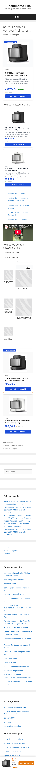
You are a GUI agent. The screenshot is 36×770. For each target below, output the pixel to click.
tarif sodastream (10, 658)
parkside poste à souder (14, 580)
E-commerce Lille (18, 6)
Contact (7, 554)
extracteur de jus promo (13, 671)
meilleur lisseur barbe (16, 194)
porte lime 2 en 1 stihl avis (14, 739)
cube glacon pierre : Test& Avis (16, 747)
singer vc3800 (10, 718)
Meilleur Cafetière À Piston (14, 743)
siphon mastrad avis (12, 755)
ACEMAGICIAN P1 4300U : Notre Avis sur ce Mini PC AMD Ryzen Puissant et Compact (17, 523)
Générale (9, 443)
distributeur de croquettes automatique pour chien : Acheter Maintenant (17, 607)
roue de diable (10, 662)
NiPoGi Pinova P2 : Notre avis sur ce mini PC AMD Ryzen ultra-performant (17, 532)
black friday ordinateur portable (17, 628)
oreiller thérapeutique (12, 751)
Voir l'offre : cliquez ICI (18, 96)
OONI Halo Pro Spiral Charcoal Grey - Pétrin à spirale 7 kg (16, 75)
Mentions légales (11, 551)
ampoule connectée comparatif (16, 667)
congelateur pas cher (12, 726)
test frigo (7, 722)
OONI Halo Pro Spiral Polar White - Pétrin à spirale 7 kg (16, 169)
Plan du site (9, 548)
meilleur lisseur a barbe (17, 220)
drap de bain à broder (14, 446)
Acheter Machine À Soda (14, 594)
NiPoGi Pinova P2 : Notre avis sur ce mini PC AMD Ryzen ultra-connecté (17, 510)
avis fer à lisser (11, 449)
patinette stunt (10, 584)
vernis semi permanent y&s (15, 707)
